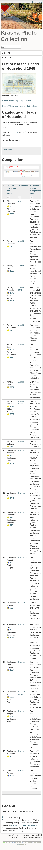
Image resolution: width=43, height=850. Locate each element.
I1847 (12, 498)
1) (17, 132)
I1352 (12, 463)
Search (20, 47)
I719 (11, 525)
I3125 (12, 446)
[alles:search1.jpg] (21, 171)
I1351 (12, 456)
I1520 (12, 271)
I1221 (12, 357)
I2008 (12, 214)
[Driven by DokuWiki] (21, 844)
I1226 (12, 350)
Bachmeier (22, 450)
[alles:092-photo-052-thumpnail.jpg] (19, 83)
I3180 (12, 246)
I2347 (12, 387)
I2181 (12, 330)
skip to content (37, 2)
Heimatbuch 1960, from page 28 (24, 825)
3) (10, 134)
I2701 (12, 697)
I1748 (12, 301)
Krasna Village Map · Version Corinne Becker (20, 106)
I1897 (12, 406)
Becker (21, 771)
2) (25, 132)
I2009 (12, 206)
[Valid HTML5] (26, 842)
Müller (20, 290)
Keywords (23, 186)
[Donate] (7, 842)
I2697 (12, 414)
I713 (11, 517)
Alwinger (22, 201)
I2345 (12, 756)
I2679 (12, 716)
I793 (11, 608)
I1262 (12, 630)
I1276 (12, 638)
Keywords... (9, 150)
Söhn (20, 404)
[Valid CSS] (36, 842)
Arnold (21, 241)
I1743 (12, 293)
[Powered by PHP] (16, 842)
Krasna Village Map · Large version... (17, 101)
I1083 (12, 776)
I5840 (12, 563)
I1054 (12, 670)
